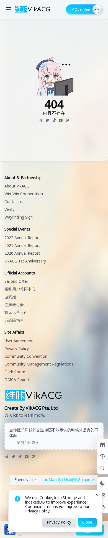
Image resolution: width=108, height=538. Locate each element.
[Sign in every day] (102, 445)
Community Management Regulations (38, 364)
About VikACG (16, 186)
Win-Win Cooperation (23, 193)
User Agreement (19, 340)
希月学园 (65, 479)
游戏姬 (10, 296)
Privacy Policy (16, 348)
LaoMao (49, 479)
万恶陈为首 (14, 320)
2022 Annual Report (22, 237)
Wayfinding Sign (18, 217)
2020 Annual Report (22, 253)
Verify (9, 209)
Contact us (14, 201)
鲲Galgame (84, 479)
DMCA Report (17, 379)
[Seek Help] (102, 507)
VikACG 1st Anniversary (25, 261)
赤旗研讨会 (14, 304)
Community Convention (25, 356)
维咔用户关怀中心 (19, 289)
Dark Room (14, 371)
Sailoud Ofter (16, 281)
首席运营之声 (16, 312)
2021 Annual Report (22, 245)
